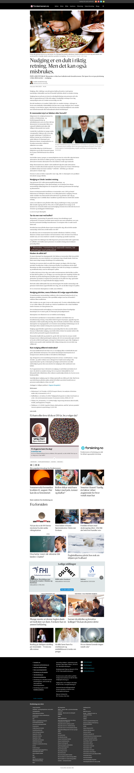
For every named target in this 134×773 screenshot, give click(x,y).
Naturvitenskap (89, 6)
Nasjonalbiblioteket (62, 718)
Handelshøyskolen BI (37, 730)
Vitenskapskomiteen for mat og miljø (91, 761)
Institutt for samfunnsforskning (40, 743)
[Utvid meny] (103, 6)
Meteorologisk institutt (38, 753)
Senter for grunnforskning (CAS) (90, 720)
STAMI (84, 726)
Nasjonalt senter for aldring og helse (66, 723)
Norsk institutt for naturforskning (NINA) (67, 756)
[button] (96, 1)
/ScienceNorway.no (89, 671)
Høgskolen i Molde (37, 734)
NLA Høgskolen (61, 707)
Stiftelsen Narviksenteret (88, 730)
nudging (60, 461)
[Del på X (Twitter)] (33, 465)
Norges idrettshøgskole (63, 746)
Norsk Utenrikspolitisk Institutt (65, 754)
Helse (62, 6)
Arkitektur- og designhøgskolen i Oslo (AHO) (43, 709)
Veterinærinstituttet (87, 757)
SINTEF (85, 718)
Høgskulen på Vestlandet (38, 739)
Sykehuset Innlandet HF (88, 734)
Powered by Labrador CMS (67, 767)
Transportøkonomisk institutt (90, 738)
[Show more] (54, 458)
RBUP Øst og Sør (87, 711)
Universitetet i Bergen (88, 743)
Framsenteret (36, 726)
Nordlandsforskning (62, 737)
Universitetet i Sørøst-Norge (89, 751)
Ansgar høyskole (36, 707)
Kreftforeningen (36, 747)
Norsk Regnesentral (62, 750)
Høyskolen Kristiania (37, 741)
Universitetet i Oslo (87, 747)
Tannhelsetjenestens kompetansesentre (92, 736)
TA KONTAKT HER (36, 451)
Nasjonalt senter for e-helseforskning (66, 725)
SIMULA (85, 716)
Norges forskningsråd (63, 743)
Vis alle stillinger (67, 590)
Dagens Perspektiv (54, 385)
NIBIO (34, 757)
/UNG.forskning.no (89, 668)
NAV (33, 755)
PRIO (84, 709)
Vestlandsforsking (87, 755)
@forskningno (88, 662)
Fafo (33, 718)
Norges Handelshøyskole (63, 741)
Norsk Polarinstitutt (62, 748)
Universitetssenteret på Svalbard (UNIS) (92, 753)
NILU (34, 762)
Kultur (57, 6)
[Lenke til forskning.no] (41, 5)
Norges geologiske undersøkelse (65, 745)
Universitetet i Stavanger (88, 749)
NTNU (59, 716)
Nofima (59, 733)
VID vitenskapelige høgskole (89, 759)
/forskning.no (88, 665)
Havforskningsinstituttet (38, 732)
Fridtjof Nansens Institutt (38, 728)
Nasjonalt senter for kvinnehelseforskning (67, 727)
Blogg (97, 6)
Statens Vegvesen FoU (88, 728)
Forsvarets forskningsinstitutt (39, 724)
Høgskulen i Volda (37, 738)
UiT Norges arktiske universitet (90, 739)
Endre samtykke (38, 698)
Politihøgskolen (87, 707)
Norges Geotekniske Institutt (64, 739)
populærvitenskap (44, 461)
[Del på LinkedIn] (36, 465)
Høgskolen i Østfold (37, 736)
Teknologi (80, 6)
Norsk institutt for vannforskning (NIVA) (67, 758)
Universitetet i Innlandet (88, 745)
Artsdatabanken (36, 711)
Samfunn (72, 6)
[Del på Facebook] (31, 465)
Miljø (66, 6)
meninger (33, 461)
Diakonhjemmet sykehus (38, 713)
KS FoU (34, 745)
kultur (53, 461)
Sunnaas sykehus (87, 732)
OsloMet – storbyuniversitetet (64, 760)
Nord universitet (61, 735)
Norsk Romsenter (62, 752)
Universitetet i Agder (87, 741)
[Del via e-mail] (38, 465)
